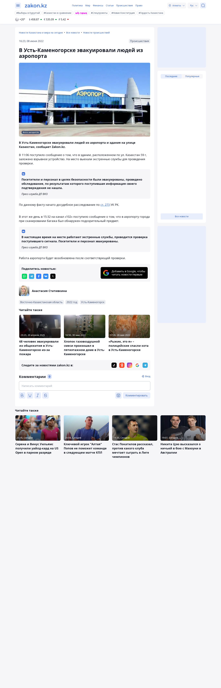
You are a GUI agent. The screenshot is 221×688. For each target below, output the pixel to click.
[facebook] (39, 276)
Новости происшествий (96, 32)
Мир (87, 5)
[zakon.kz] (36, 5)
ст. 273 (105, 205)
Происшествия (124, 5)
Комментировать (137, 395)
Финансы (98, 5)
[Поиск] (203, 5)
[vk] (46, 276)
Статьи (110, 5)
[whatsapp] (24, 276)
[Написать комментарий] (84, 386)
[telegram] (31, 276)
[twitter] (53, 276)
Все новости (73, 32)
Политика (77, 5)
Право (138, 5)
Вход (147, 376)
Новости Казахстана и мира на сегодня (41, 32)
